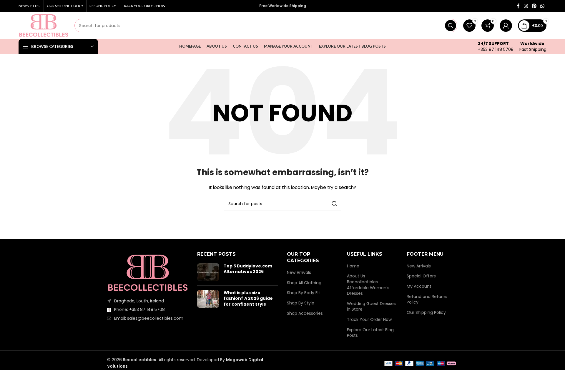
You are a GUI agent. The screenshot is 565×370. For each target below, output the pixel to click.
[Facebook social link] (518, 6)
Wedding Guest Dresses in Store (371, 306)
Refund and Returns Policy (427, 299)
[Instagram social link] (526, 6)
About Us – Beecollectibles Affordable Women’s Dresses (368, 284)
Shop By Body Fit (303, 293)
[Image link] (147, 272)
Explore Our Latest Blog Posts (370, 333)
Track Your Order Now (369, 319)
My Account (419, 286)
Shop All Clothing (304, 283)
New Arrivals (299, 272)
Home (353, 266)
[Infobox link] (496, 46)
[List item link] (147, 309)
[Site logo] (44, 25)
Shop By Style (300, 303)
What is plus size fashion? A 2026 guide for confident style (248, 298)
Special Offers (421, 276)
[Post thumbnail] (208, 272)
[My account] (506, 25)
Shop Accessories (305, 313)
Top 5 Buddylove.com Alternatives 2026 (248, 269)
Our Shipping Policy (426, 312)
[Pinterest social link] (534, 6)
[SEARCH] (450, 25)
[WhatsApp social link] (542, 6)
